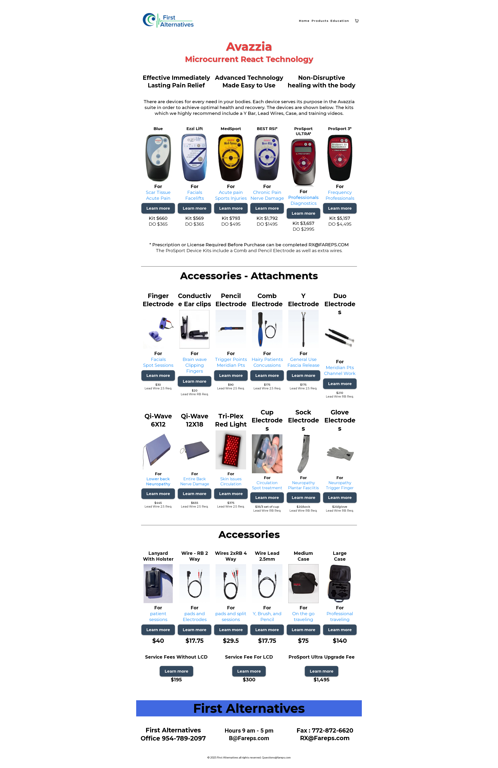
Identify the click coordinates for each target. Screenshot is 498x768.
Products (320, 21)
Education (340, 21)
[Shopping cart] (357, 21)
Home (304, 21)
